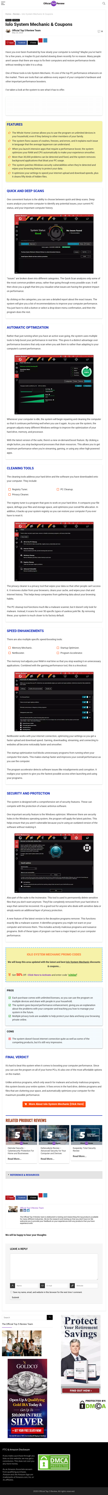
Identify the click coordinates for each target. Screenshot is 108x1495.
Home (8, 14)
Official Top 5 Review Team (26, 30)
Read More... (14, 1158)
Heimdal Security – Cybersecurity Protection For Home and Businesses (21, 1151)
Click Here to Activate (39, 975)
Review (16, 14)
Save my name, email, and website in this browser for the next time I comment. (47, 1292)
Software (16, 20)
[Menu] (3, 3)
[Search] (104, 3)
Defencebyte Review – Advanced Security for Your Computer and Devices (53, 1151)
